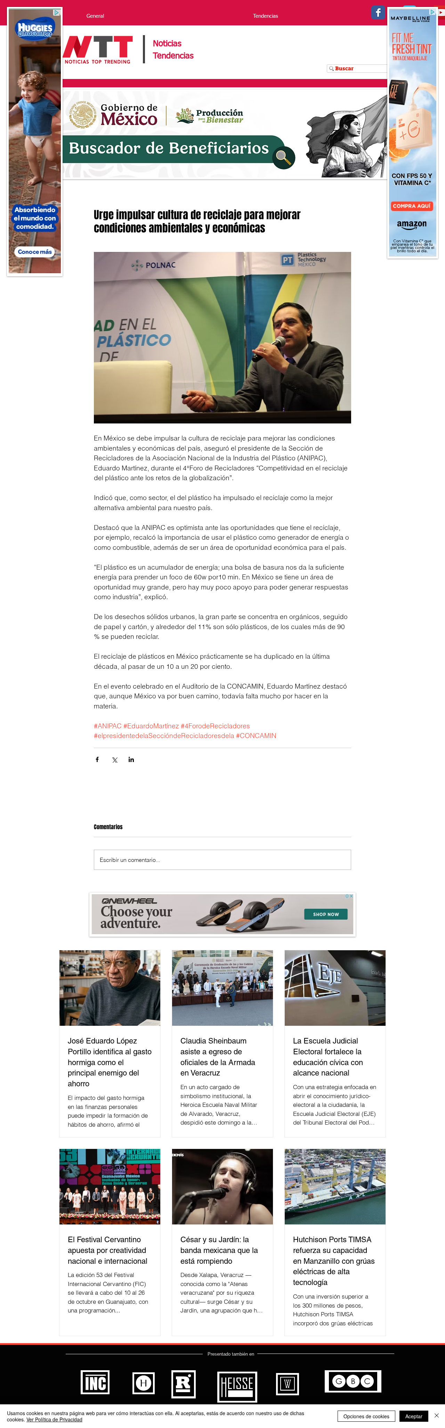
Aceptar (413, 1416)
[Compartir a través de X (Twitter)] (114, 759)
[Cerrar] (436, 1416)
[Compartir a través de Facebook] (97, 759)
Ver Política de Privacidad (54, 1419)
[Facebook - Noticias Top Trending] (378, 12)
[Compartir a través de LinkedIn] (131, 759)
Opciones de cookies (366, 1416)
